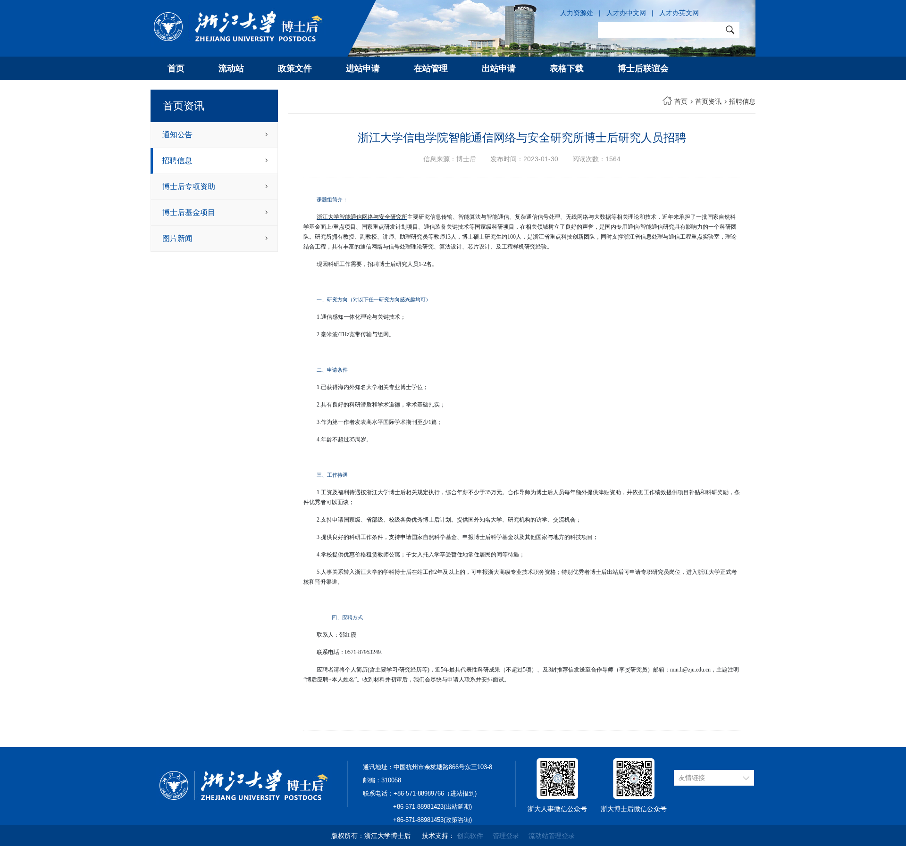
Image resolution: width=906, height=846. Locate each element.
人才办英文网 (679, 13)
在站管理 (431, 68)
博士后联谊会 (643, 68)
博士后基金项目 (188, 212)
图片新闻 (177, 238)
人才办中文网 (626, 13)
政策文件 (295, 68)
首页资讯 (708, 101)
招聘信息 (177, 161)
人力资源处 (576, 13)
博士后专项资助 (188, 186)
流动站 (231, 68)
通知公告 (177, 135)
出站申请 (499, 68)
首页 (176, 68)
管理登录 (506, 835)
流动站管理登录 (551, 835)
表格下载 (567, 68)
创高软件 (470, 835)
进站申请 (363, 68)
